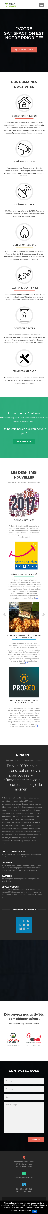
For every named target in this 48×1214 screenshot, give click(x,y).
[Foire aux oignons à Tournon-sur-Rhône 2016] (24, 616)
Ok (35, 1211)
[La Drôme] (24, 925)
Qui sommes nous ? (24, 50)
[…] (37, 598)
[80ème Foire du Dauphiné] (24, 556)
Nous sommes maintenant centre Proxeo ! (24, 701)
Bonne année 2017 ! (24, 520)
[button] (3, 612)
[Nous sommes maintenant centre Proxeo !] (24, 682)
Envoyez (36, 1139)
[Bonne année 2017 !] (24, 502)
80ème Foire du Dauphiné (24, 574)
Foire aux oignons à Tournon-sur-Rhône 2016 (24, 636)
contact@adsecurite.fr (24, 1177)
